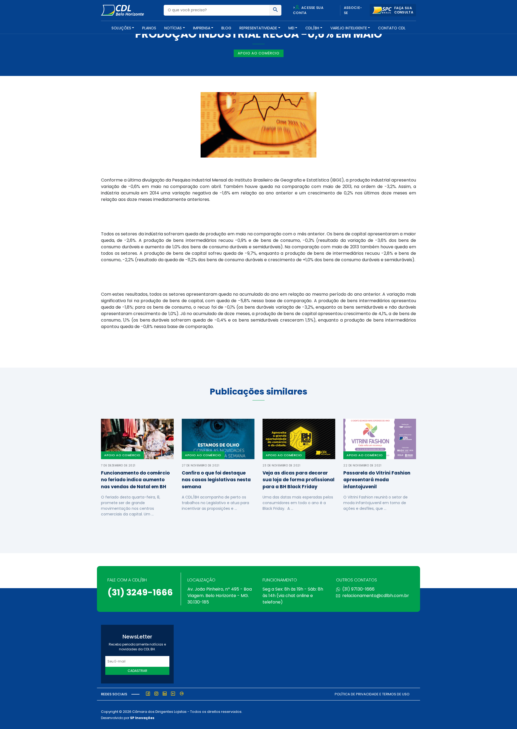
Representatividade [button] (258, 28)
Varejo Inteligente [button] (348, 28)
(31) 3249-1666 (140, 592)
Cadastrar (137, 670)
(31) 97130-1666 (358, 589)
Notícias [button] (173, 28)
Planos (149, 28)
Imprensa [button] (201, 28)
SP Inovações (142, 718)
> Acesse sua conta (308, 10)
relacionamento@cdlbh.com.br (375, 595)
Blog (226, 28)
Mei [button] (291, 28)
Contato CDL (392, 28)
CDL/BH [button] (312, 28)
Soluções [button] (121, 28)
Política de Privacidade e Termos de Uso (372, 694)
